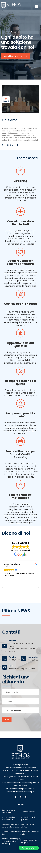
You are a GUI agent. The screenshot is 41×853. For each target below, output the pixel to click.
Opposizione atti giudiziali (27, 818)
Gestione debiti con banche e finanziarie (10, 825)
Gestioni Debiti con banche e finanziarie (21, 262)
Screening (20, 181)
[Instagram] (20, 797)
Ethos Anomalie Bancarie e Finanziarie (20, 767)
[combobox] (20, 710)
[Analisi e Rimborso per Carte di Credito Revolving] (20, 441)
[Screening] (20, 171)
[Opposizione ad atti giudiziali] (20, 333)
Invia (7, 719)
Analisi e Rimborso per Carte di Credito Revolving (20, 454)
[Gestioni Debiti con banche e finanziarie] (20, 252)
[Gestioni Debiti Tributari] (20, 294)
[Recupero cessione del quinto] (20, 371)
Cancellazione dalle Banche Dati (20, 223)
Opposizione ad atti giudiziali (20, 344)
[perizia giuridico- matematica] (20, 484)
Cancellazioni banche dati (11, 832)
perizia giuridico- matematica (20, 496)
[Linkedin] (25, 797)
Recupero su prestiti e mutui (20, 415)
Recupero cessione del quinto (20, 382)
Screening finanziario (29, 811)
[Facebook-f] (15, 797)
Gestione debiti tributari (27, 825)
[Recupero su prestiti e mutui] (20, 403)
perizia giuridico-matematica (9, 818)
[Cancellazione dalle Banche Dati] (20, 211)
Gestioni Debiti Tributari (20, 304)
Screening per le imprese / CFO (8, 811)
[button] (29, 848)
